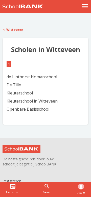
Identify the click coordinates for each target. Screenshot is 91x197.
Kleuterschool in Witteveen (32, 101)
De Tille (14, 85)
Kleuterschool (20, 93)
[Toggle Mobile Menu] (85, 6)
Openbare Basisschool (28, 109)
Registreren (12, 181)
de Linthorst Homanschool (32, 77)
